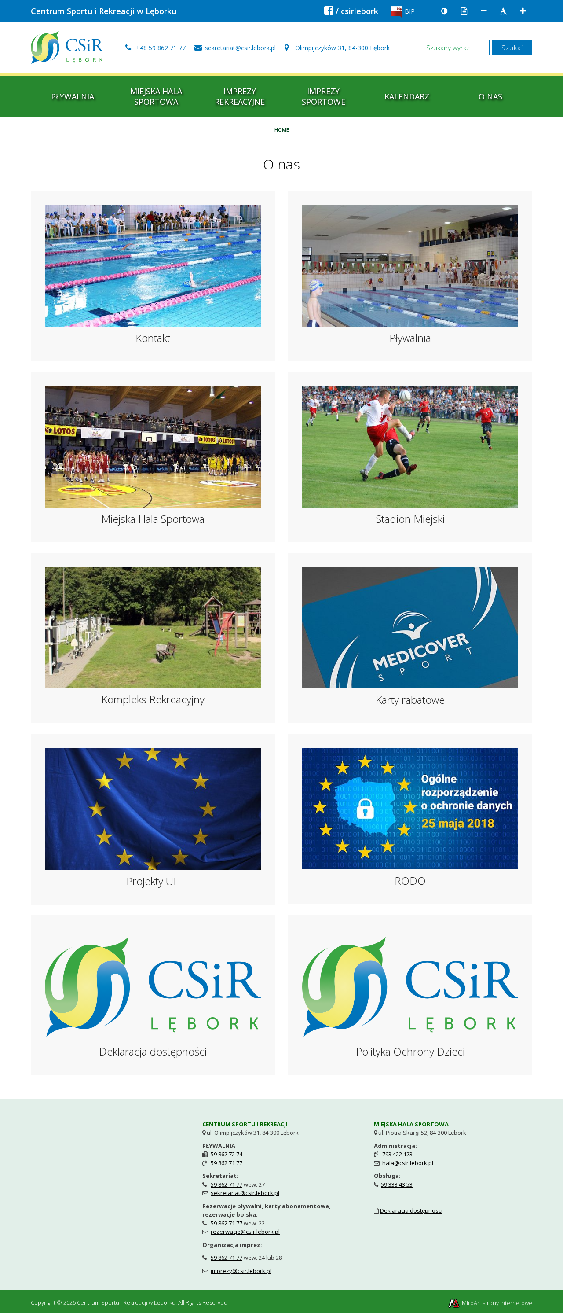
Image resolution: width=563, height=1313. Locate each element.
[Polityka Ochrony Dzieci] (410, 986)
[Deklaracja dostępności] (153, 986)
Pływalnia (72, 96)
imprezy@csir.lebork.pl (241, 1271)
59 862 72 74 (226, 1154)
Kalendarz (406, 96)
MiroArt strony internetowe (496, 1303)
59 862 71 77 (226, 1163)
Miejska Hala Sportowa (156, 96)
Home (281, 129)
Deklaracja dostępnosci (411, 1210)
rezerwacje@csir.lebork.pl (245, 1232)
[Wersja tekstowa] (464, 11)
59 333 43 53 (397, 1184)
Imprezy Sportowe (323, 96)
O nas (490, 96)
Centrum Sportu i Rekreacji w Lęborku (103, 11)
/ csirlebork (351, 11)
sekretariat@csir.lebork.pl (245, 1193)
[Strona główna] (67, 47)
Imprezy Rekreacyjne (240, 96)
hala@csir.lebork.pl (407, 1163)
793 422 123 (397, 1154)
